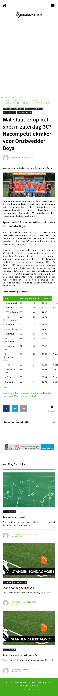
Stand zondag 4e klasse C (19, 588)
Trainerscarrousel (14, 517)
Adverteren (34, 689)
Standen (8, 582)
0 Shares (17, 536)
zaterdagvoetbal (28, 396)
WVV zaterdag (24, 112)
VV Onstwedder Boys (15, 97)
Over (23, 689)
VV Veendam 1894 (34, 109)
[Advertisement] (29, 60)
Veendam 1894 (11, 396)
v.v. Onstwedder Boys (41, 393)
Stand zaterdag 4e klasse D (20, 655)
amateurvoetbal (10, 393)
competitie (25, 393)
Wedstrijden (9, 112)
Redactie (19, 157)
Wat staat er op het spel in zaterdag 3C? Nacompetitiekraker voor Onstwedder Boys (27, 101)
